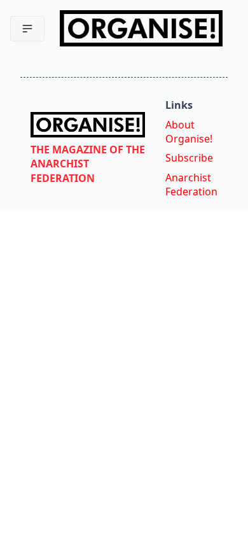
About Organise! (188, 132)
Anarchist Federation (191, 185)
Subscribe (189, 158)
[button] (27, 28)
